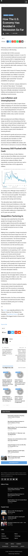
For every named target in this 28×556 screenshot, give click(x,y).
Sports (16, 538)
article (5, 310)
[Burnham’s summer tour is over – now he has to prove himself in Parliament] (4, 524)
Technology (17, 536)
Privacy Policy (5, 538)
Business (6, 15)
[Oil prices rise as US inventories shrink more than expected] (4, 440)
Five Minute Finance (12, 314)
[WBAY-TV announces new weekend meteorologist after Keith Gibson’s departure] (4, 458)
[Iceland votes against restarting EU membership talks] (4, 518)
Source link (4, 324)
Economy (11, 15)
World (16, 533)
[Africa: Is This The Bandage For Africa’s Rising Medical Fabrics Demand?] (4, 512)
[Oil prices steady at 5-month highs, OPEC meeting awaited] (4, 452)
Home (3, 533)
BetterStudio (17, 553)
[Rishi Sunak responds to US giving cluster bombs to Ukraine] (4, 417)
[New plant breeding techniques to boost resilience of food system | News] (4, 423)
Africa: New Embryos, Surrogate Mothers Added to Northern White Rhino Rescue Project (7, 352)
